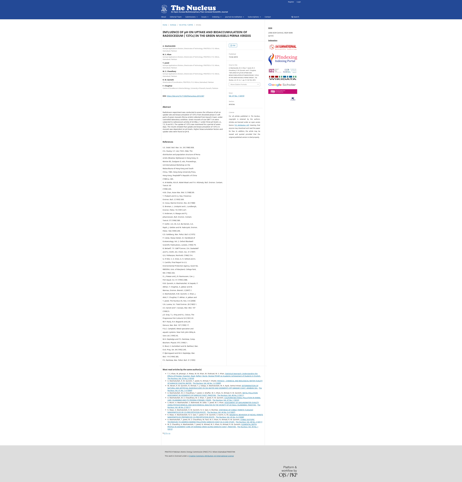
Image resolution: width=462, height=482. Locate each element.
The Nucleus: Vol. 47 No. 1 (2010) (225, 400)
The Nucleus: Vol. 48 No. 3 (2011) (230, 395)
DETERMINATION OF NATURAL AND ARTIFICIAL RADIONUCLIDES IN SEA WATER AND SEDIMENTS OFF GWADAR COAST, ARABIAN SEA (212, 386)
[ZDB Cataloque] (282, 93)
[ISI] (282, 50)
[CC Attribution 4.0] (241, 125)
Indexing (216, 17)
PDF (233, 45)
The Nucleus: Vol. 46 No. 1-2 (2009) (207, 383)
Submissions (190, 17)
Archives (173, 25)
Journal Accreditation (234, 17)
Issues (204, 17)
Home (165, 25)
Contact (268, 17)
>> (169, 433)
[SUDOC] (282, 100)
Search (296, 17)
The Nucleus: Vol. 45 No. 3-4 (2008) (230, 417)
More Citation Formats (239, 84)
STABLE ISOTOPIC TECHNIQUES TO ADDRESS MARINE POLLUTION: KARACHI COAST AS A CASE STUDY (211, 420)
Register (291, 2)
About (163, 17)
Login (299, 2)
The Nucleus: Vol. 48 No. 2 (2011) (249, 422)
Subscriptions (253, 17)
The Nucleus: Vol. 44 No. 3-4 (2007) (221, 412)
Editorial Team (176, 17)
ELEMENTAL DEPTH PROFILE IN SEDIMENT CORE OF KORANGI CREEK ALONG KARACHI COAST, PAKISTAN (212, 425)
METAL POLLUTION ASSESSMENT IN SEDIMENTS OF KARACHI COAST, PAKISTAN (212, 394)
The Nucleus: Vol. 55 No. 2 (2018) (180, 378)
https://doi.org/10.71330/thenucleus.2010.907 (185, 96)
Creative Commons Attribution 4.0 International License (211, 456)
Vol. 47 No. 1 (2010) (186, 25)
